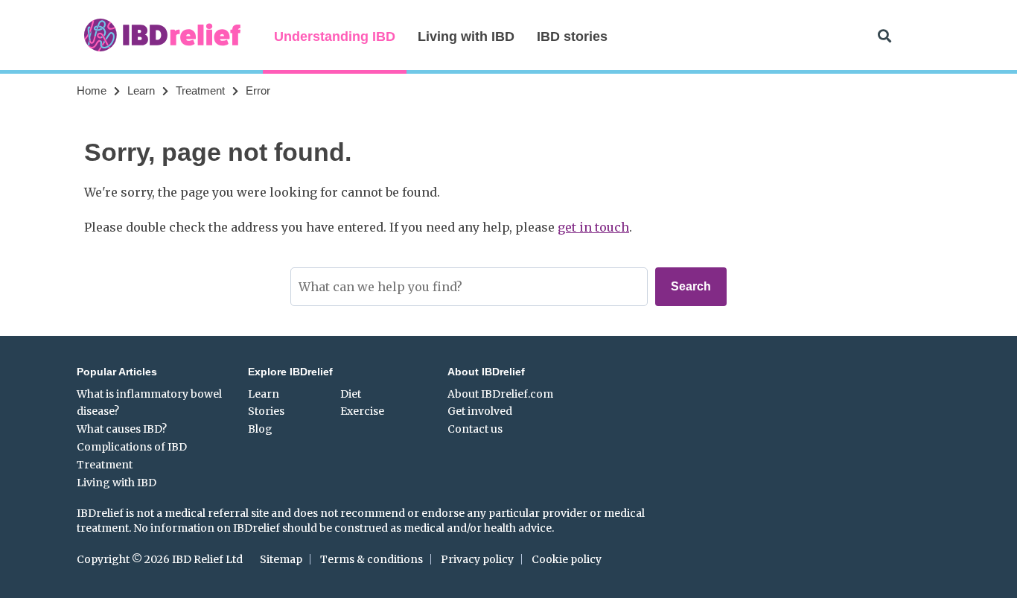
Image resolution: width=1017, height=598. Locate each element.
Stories (266, 411)
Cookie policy (567, 559)
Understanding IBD (334, 36)
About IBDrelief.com (500, 394)
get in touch (593, 227)
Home (91, 90)
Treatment (200, 90)
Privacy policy (477, 559)
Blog (260, 429)
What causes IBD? (122, 429)
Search (691, 286)
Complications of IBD (132, 447)
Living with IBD (466, 36)
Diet (350, 394)
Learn (141, 90)
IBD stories (572, 36)
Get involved (479, 411)
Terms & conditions (371, 559)
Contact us (475, 429)
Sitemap (281, 559)
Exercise (362, 411)
